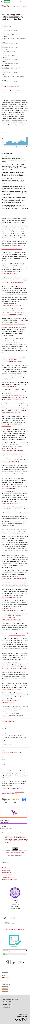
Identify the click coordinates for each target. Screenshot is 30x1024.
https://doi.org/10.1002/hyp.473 (9, 386)
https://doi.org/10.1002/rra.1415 (9, 488)
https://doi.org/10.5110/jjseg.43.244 (10, 461)
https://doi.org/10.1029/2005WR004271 (13, 282)
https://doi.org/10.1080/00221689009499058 (17, 586)
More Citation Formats (8, 744)
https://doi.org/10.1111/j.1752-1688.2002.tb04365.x (14, 294)
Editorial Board (6, 870)
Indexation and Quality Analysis (9, 879)
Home (3, 5)
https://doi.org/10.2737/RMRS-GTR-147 (13, 399)
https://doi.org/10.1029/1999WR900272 (11, 689)
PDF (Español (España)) (9, 721)
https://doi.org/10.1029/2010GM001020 (11, 503)
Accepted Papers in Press (8, 877)
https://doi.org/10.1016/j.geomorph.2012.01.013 (15, 668)
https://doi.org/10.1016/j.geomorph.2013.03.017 (13, 610)
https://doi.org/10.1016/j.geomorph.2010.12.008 (13, 324)
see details (9, 828)
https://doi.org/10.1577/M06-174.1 (10, 273)
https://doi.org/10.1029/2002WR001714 (11, 305)
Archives (8, 5)
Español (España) (6, 977)
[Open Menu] (1, 1)
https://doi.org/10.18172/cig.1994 (17, 635)
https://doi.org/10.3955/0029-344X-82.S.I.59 (12, 715)
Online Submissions (7, 874)
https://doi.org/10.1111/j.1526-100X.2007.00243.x (14, 578)
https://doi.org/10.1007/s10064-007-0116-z (12, 249)
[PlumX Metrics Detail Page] (13, 812)
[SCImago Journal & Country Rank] (15, 929)
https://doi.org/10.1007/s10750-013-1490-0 (12, 450)
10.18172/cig (8, 1007)
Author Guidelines (6, 872)
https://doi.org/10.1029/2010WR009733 (11, 597)
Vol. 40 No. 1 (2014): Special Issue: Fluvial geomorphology (14, 6)
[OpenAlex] (15, 966)
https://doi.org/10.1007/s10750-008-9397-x (12, 361)
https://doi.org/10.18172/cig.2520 (12, 86)
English (4, 975)
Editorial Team (5, 867)
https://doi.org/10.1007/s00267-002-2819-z (12, 314)
